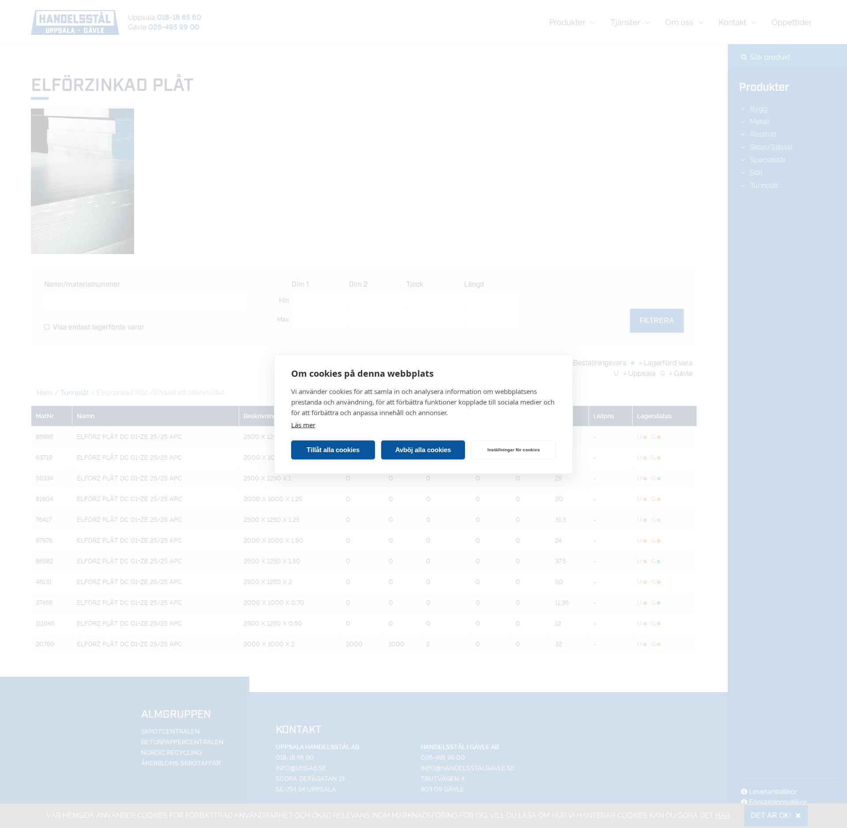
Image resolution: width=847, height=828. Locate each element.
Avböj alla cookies (423, 449)
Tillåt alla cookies (333, 449)
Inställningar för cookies (513, 449)
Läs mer (303, 424)
